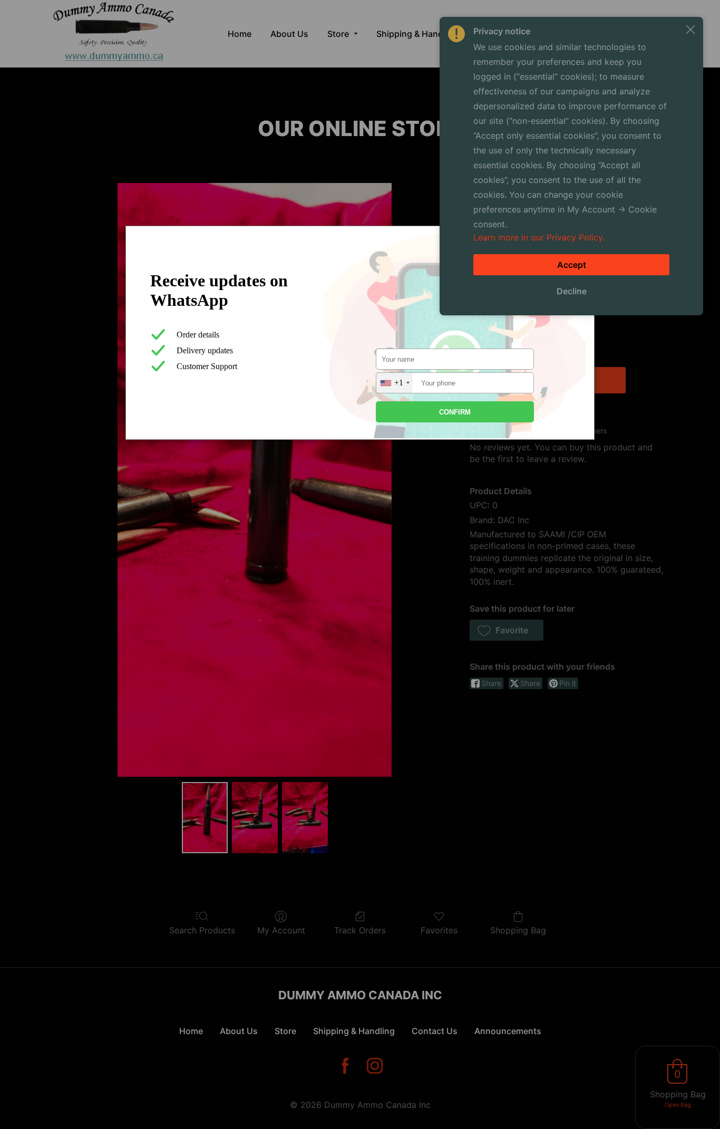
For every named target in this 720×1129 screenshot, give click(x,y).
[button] (690, 29)
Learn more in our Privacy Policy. (539, 237)
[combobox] (394, 383)
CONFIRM (455, 412)
